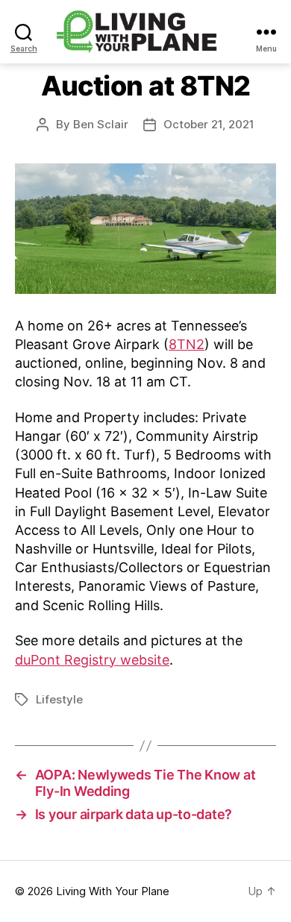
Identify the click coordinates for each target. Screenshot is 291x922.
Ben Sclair (100, 124)
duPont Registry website (92, 660)
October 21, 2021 (208, 124)
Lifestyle (59, 699)
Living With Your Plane (112, 891)
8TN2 (186, 344)
